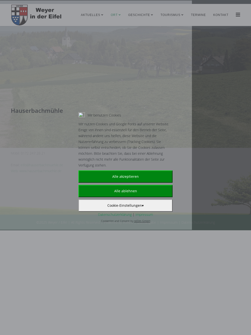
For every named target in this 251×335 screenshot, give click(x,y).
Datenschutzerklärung (115, 214)
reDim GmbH (142, 221)
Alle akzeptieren (125, 176)
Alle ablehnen (125, 191)
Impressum (144, 214)
